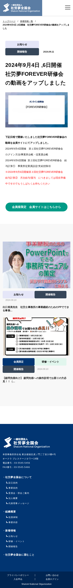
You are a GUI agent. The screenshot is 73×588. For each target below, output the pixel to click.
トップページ (9, 21)
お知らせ (22, 44)
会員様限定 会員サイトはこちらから (36, 206)
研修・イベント (17, 541)
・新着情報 (12, 530)
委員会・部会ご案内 (19, 493)
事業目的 (13, 488)
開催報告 (22, 51)
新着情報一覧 (26, 21)
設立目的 (13, 483)
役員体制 (13, 517)
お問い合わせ (52, 575)
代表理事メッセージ (19, 503)
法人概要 (13, 498)
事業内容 (13, 522)
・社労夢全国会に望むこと (19, 554)
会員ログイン (52, 579)
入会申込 (18, 579)
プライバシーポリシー (18, 575)
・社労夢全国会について (17, 477)
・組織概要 (9, 511)
